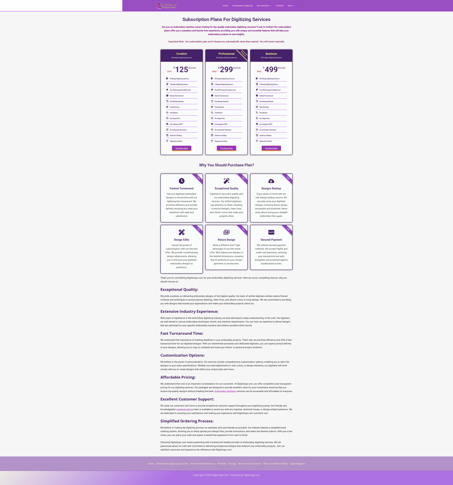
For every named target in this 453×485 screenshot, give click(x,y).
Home (225, 5)
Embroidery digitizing (225, 391)
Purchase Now (182, 148)
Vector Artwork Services (203, 463)
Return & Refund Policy (275, 463)
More (290, 5)
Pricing (232, 463)
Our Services (263, 5)
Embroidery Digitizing (243, 5)
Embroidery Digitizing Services (172, 463)
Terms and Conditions (249, 463)
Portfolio (280, 5)
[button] (270, 5)
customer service (184, 409)
